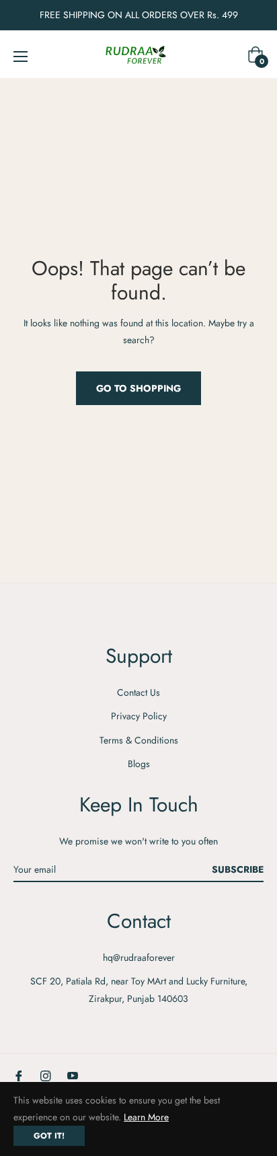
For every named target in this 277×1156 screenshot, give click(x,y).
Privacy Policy (139, 716)
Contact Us (138, 692)
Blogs (139, 763)
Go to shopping (138, 388)
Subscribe (238, 869)
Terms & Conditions (139, 740)
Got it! (49, 1136)
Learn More (146, 1117)
